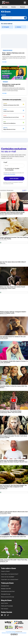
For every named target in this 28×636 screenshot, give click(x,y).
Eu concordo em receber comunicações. (12, 169)
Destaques (5, 81)
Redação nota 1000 (6, 588)
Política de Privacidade (9, 174)
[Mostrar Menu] (25, 2)
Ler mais (4, 61)
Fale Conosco (4, 608)
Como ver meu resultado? (7, 576)
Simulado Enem (5, 586)
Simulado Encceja (5, 594)
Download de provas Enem (8, 591)
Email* (5, 162)
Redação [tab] (22, 7)
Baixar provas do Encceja (7, 597)
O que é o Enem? (5, 571)
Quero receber (14, 178)
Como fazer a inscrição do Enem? (9, 574)
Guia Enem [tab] (4, 7)
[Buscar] (25, 18)
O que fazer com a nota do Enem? (9, 579)
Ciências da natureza (7, 50)
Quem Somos (4, 603)
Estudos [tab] (13, 7)
